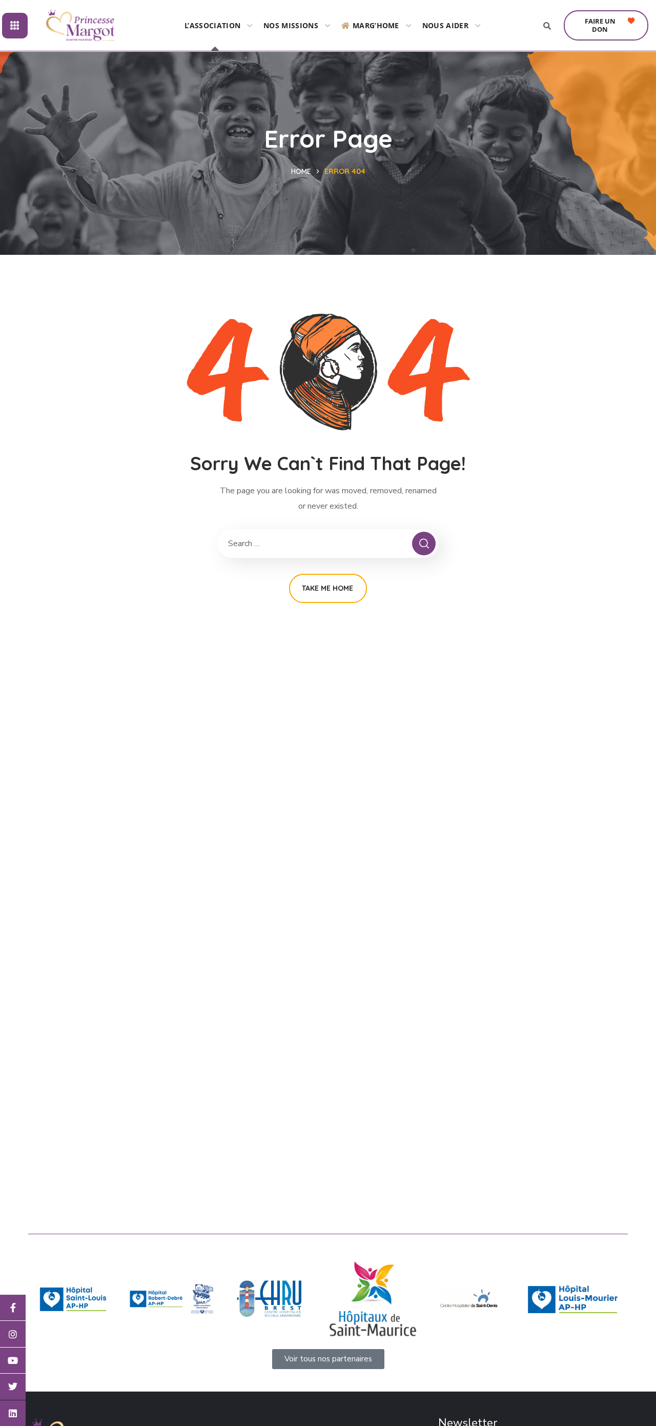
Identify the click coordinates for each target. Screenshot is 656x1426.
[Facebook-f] (13, 1307)
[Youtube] (13, 1360)
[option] (73, 1299)
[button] (606, 25)
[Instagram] (13, 1334)
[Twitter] (13, 1386)
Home (301, 171)
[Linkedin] (13, 1413)
